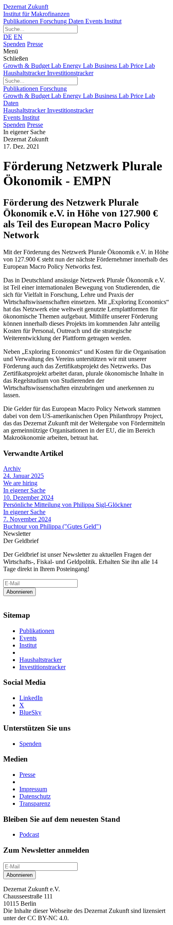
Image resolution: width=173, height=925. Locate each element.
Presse (35, 44)
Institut (113, 21)
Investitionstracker (70, 72)
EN (18, 36)
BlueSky (30, 712)
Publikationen (21, 21)
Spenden (14, 44)
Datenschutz (35, 796)
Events (94, 21)
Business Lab (112, 65)
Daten (76, 21)
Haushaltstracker (25, 72)
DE (7, 36)
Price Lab (142, 65)
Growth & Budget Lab (33, 65)
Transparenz (34, 803)
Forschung (54, 21)
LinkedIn (31, 697)
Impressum (33, 789)
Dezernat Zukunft (36, 10)
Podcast (29, 834)
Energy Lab (79, 65)
